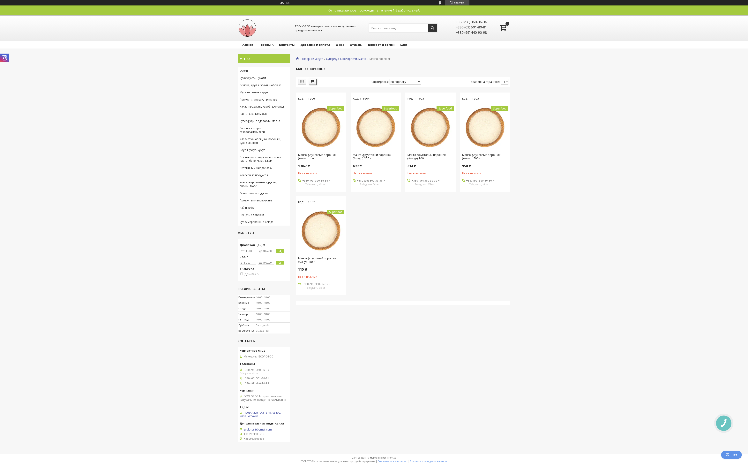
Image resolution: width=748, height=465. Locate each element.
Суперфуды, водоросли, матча (346, 59)
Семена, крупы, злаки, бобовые (260, 85)
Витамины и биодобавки (256, 168)
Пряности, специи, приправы (259, 99)
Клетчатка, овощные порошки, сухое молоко (260, 141)
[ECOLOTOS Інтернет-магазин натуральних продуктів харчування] (247, 28)
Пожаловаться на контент (393, 461)
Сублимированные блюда (256, 222)
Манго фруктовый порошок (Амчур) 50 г (317, 259)
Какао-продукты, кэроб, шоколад (262, 106)
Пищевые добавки (252, 215)
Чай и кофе (247, 207)
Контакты (287, 45)
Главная (247, 45)
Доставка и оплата (315, 45)
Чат (734, 455)
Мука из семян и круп (254, 92)
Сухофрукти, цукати (253, 78)
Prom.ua (391, 457)
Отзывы (356, 45)
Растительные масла (253, 114)
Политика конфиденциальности (428, 461)
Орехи (244, 70)
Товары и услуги (312, 59)
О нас (340, 45)
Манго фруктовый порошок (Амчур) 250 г (372, 156)
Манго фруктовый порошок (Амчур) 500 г (481, 156)
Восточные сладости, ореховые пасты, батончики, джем (261, 159)
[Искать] (432, 28)
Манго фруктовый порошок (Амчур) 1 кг (317, 156)
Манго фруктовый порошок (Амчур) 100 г (426, 156)
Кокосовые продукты (254, 175)
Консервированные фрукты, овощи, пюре (258, 184)
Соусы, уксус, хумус (252, 150)
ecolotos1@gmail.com (257, 429)
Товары (265, 45)
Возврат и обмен (381, 45)
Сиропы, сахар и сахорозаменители (252, 130)
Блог (403, 45)
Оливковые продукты (254, 193)
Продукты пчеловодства (256, 200)
